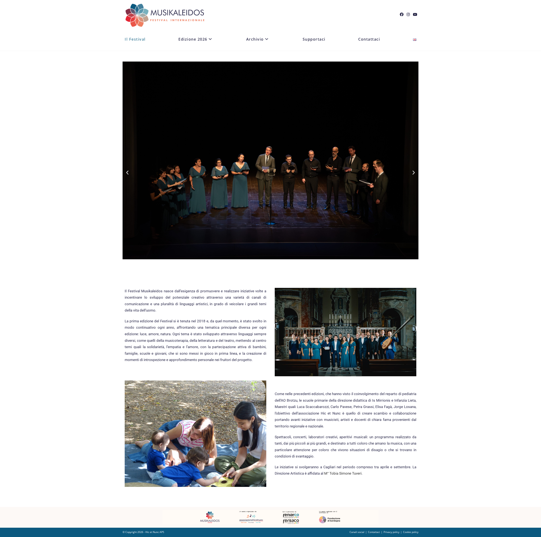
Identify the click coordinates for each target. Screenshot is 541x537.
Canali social (357, 532)
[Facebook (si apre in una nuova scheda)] (403, 14)
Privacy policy (391, 532)
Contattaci (374, 532)
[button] (127, 172)
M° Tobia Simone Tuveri (343, 473)
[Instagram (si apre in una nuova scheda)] (410, 14)
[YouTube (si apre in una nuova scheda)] (416, 14)
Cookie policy (410, 532)
